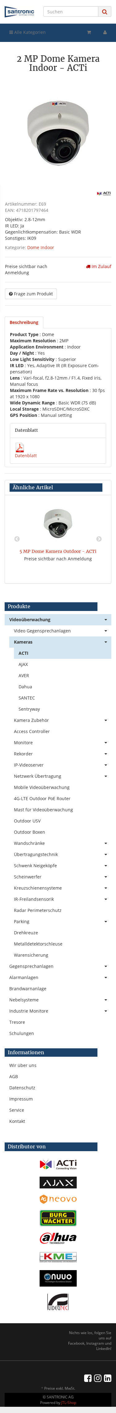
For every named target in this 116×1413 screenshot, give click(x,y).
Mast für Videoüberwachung (43, 810)
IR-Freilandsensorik (34, 899)
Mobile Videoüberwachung (42, 787)
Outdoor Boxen (29, 832)
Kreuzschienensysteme (38, 888)
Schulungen (21, 1033)
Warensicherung (31, 955)
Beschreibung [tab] (24, 322)
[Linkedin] (107, 1378)
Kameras (23, 642)
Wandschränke (29, 843)
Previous (17, 539)
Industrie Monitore (28, 1011)
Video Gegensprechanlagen (42, 631)
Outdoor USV (27, 821)
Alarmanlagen (23, 977)
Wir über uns (23, 1065)
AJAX (23, 664)
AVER (24, 675)
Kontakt (17, 1121)
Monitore (23, 742)
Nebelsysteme (24, 1000)
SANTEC (27, 698)
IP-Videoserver (29, 765)
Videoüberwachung (29, 619)
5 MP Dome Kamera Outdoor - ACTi (58, 551)
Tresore (17, 1022)
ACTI (23, 653)
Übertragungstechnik (36, 854)
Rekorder (23, 754)
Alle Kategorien (29, 32)
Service (16, 1110)
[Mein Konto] (105, 32)
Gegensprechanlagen (31, 966)
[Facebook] (88, 1378)
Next (99, 539)
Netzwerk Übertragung (37, 776)
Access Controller (32, 731)
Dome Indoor (40, 247)
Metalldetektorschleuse (38, 944)
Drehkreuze (26, 933)
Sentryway (29, 709)
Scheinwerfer (27, 877)
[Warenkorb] (89, 32)
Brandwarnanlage (27, 988)
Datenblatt (26, 455)
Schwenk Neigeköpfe (35, 865)
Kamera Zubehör (31, 720)
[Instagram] (97, 1378)
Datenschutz (22, 1088)
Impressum (21, 1099)
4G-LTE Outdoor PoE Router (42, 798)
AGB (13, 1076)
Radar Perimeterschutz (38, 910)
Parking (21, 921)
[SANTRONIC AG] (19, 11)
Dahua (25, 687)
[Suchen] (104, 12)
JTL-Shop (68, 1402)
